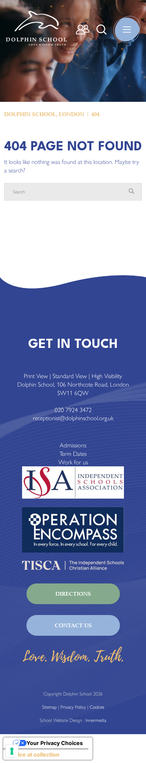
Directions (73, 593)
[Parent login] (83, 29)
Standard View (70, 376)
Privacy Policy (73, 707)
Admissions (73, 445)
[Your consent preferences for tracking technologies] (11, 751)
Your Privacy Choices (54, 743)
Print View (36, 376)
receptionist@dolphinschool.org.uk (73, 418)
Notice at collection (33, 754)
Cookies (97, 707)
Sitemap (49, 707)
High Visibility (107, 376)
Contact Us (73, 625)
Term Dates (73, 454)
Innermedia (96, 720)
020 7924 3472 (73, 410)
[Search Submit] (101, 29)
